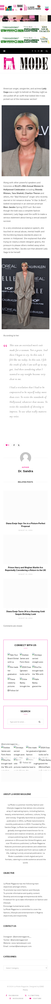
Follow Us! (14, 690)
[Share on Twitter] (46, 76)
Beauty (8, 59)
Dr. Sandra (12, 77)
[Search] (47, 51)
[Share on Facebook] (46, 73)
